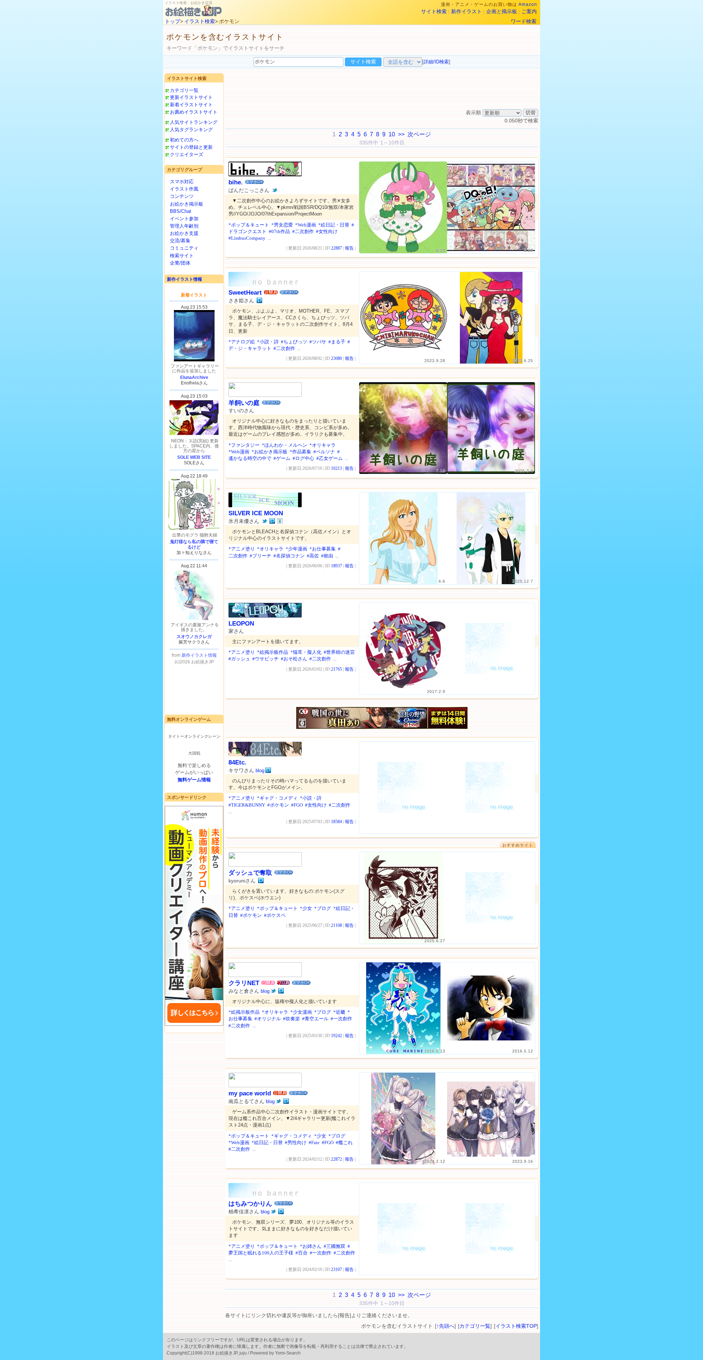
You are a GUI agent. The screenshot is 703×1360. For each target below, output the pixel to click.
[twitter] (275, 190)
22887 (336, 248)
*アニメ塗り (241, 549)
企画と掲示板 (501, 11)
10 (391, 134)
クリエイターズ (186, 154)
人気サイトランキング (193, 122)
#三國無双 (334, 1246)
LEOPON (241, 623)
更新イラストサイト (191, 97)
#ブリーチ (260, 556)
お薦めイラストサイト (193, 112)
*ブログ (322, 908)
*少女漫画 (301, 1012)
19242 (336, 1035)
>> (401, 134)
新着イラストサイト (191, 104)
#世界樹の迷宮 (339, 652)
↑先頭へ (445, 1326)
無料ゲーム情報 (194, 779)
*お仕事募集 (322, 549)
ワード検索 (523, 21)
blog (260, 770)
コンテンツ (182, 196)
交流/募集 (180, 240)
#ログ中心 (303, 458)
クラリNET (243, 983)
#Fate (314, 1142)
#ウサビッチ (265, 658)
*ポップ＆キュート (248, 225)
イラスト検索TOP (516, 1326)
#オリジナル (267, 1018)
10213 (336, 468)
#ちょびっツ (294, 341)
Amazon (527, 4)
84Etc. (237, 762)
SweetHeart (245, 292)
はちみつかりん (250, 1203)
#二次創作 (303, 231)
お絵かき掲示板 (186, 204)
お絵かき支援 (184, 233)
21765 (336, 669)
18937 (336, 565)
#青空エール (315, 1018)
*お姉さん (310, 1246)
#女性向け (327, 231)
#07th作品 (279, 231)
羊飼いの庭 (244, 402)
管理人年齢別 (184, 226)
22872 (336, 1159)
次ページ (419, 134)
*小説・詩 (268, 341)
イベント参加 (184, 218)
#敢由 (327, 556)
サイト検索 (434, 11)
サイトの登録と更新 (191, 147)
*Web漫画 (305, 225)
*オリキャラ (322, 445)
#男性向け (295, 1142)
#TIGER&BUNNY (246, 805)
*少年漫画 (296, 549)
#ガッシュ (239, 658)
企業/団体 (180, 263)
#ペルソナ (324, 451)
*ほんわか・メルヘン (284, 445)
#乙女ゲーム (329, 458)
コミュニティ (184, 248)
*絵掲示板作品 (272, 652)
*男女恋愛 (282, 225)
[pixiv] (259, 300)
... (269, 238)
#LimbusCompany (246, 238)
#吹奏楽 (291, 1018)
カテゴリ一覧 (184, 90)
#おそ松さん (294, 658)
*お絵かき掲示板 (269, 451)
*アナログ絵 (241, 341)
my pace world (249, 1093)
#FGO (297, 805)
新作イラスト (466, 11)
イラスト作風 (184, 189)
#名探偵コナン (289, 556)
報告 (349, 248)
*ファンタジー (244, 445)
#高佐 (313, 556)
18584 (336, 821)
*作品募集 (300, 451)
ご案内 (529, 11)
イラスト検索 (199, 21)
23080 (336, 358)
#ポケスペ (275, 915)
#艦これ (344, 1142)
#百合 (301, 1253)
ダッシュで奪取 (250, 872)
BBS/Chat (180, 211)
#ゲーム (282, 458)
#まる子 (336, 341)
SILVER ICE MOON (255, 513)
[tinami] (280, 521)
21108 (336, 925)
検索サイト (182, 255)
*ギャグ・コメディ (277, 798)
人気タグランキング (191, 129)
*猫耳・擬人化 (305, 652)
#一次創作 (341, 1018)
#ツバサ (317, 341)
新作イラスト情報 (184, 279)
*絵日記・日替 (333, 225)
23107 (336, 1269)
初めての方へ (184, 140)
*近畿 (339, 1012)
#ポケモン (278, 805)
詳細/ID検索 (436, 62)
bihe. (235, 182)
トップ (172, 21)
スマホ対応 (182, 181)
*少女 (306, 908)
